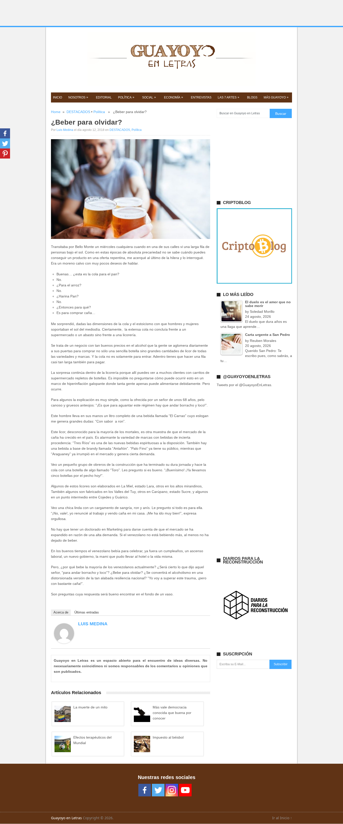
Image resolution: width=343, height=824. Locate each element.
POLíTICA (126, 97)
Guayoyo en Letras (66, 817)
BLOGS (252, 97)
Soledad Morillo (262, 312)
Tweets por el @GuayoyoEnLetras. (244, 385)
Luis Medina (64, 130)
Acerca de (60, 612)
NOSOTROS (78, 97)
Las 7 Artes (228, 97)
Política (99, 112)
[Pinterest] (5, 153)
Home (56, 112)
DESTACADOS (78, 112)
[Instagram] (171, 790)
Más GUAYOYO (276, 97)
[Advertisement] (171, 13)
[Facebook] (5, 133)
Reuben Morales (263, 341)
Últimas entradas (86, 612)
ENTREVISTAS (201, 97)
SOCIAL (149, 97)
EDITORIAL (104, 97)
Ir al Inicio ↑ (282, 817)
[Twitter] (5, 143)
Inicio (57, 97)
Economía (173, 97)
